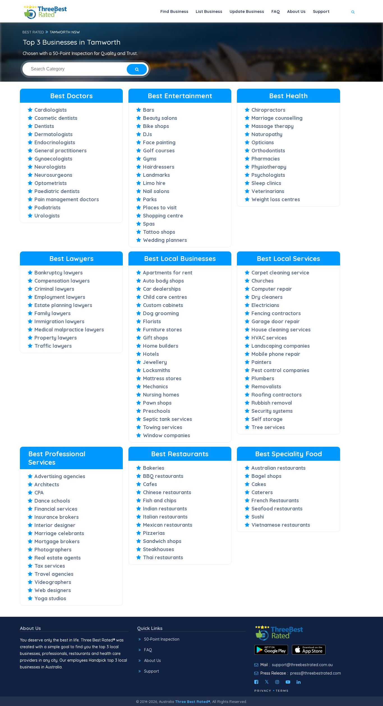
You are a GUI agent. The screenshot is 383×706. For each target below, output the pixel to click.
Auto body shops (163, 281)
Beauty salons (160, 118)
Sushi (258, 517)
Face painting (159, 142)
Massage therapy (273, 126)
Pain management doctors (66, 199)
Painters (261, 362)
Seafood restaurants (277, 508)
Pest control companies (280, 370)
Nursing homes (161, 394)
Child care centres (165, 297)
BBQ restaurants (163, 476)
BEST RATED (33, 32)
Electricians (265, 305)
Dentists (44, 126)
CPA (39, 492)
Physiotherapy (269, 167)
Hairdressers (158, 167)
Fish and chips (159, 500)
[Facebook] (256, 682)
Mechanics (155, 386)
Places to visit (160, 207)
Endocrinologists (54, 142)
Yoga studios (50, 598)
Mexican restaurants (167, 525)
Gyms (149, 158)
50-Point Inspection (161, 639)
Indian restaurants (165, 508)
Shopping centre (163, 215)
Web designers (52, 590)
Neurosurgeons (53, 175)
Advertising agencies (59, 476)
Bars (148, 110)
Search (342, 28)
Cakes (259, 484)
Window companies (166, 435)
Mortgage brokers (57, 541)
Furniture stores (162, 329)
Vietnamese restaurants (281, 525)
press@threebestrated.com (315, 673)
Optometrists (50, 183)
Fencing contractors (276, 313)
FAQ (275, 11)
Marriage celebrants (59, 533)
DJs (147, 134)
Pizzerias (154, 533)
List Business (209, 11)
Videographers (52, 582)
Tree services (268, 427)
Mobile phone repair (276, 354)
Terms (282, 691)
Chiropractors (268, 110)
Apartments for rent (167, 272)
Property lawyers (55, 337)
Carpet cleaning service (280, 272)
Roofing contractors (277, 394)
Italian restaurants (165, 517)
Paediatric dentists (57, 191)
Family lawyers (52, 313)
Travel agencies (53, 574)
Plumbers (263, 378)
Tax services (49, 566)
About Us (296, 11)
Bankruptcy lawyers (58, 272)
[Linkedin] (299, 682)
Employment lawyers (59, 297)
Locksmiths (156, 370)
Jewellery (155, 362)
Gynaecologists (53, 158)
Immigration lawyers (59, 321)
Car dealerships (162, 289)
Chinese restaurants (167, 492)
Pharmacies (266, 158)
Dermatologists (53, 134)
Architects (46, 484)
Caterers (262, 492)
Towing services (162, 427)
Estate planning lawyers (63, 305)
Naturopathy (267, 134)
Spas (149, 224)
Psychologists (268, 175)
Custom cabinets (163, 305)
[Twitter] (267, 682)
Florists (152, 321)
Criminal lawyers (54, 289)
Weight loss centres (276, 199)
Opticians (263, 142)
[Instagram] (277, 682)
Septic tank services (167, 419)
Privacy (262, 691)
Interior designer (54, 525)
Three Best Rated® (192, 701)
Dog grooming (161, 313)
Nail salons (156, 191)
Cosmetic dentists (55, 118)
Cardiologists (50, 110)
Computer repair (272, 289)
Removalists (266, 386)
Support (321, 11)
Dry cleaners (267, 297)
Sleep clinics (266, 183)
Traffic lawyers (53, 346)
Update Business (247, 11)
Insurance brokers (56, 517)
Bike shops (156, 126)
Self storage (267, 419)
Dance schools (52, 501)
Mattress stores (162, 378)
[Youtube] (288, 682)
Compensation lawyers (62, 281)
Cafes (150, 484)
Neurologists (50, 167)
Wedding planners (165, 240)
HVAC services (269, 337)
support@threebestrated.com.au (302, 664)
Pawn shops (157, 403)
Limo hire (154, 183)
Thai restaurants (163, 557)
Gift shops (155, 337)
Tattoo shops (159, 232)
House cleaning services (281, 329)
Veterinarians (268, 191)
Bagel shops (267, 476)
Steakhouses (158, 549)
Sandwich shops (162, 541)
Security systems (272, 411)
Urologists (47, 215)
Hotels (151, 354)
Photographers (52, 549)
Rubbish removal (272, 403)
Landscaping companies (281, 346)
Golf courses (159, 150)
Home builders (160, 346)
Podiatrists (47, 207)
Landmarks (156, 175)
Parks (150, 199)
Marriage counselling (277, 118)
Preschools (156, 411)
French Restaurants (275, 500)
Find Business (174, 11)
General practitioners (60, 150)
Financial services (55, 509)
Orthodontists (268, 150)
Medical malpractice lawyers (69, 329)
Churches (263, 281)
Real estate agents (57, 557)
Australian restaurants (279, 468)
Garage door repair (276, 321)
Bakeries (153, 468)
